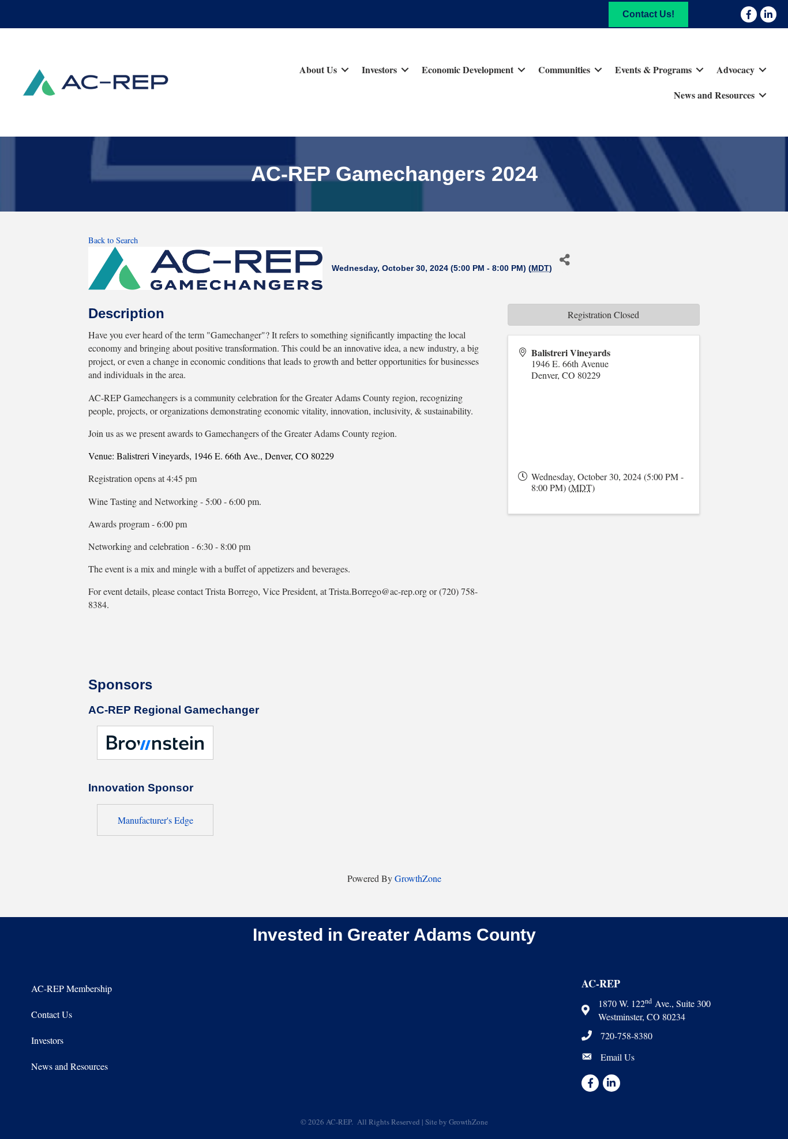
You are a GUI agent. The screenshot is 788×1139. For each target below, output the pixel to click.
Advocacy (735, 69)
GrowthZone (418, 878)
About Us (318, 69)
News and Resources (714, 94)
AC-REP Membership (71, 988)
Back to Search (113, 240)
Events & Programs (653, 69)
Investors (379, 69)
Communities (564, 69)
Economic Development (467, 69)
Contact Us (51, 1014)
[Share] (565, 260)
